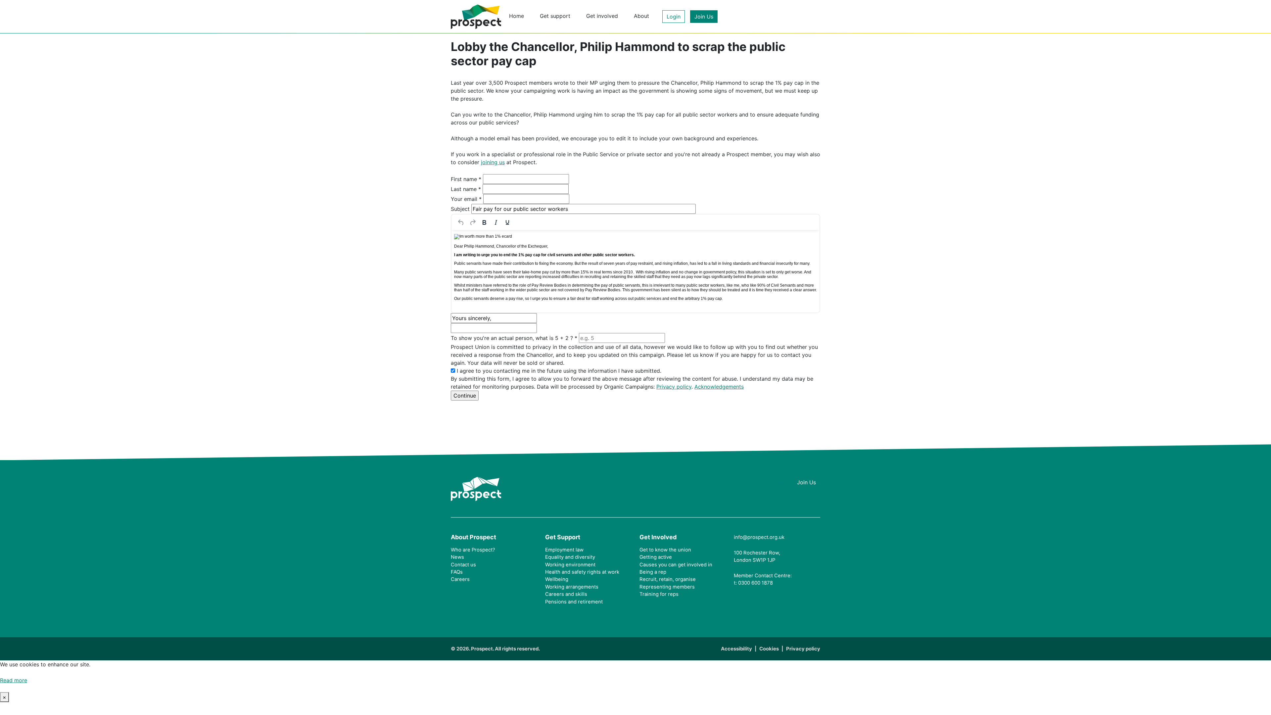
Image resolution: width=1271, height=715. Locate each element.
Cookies (769, 649)
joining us (493, 162)
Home (516, 16)
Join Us (703, 16)
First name (466, 179)
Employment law (564, 550)
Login (674, 16)
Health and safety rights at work (582, 572)
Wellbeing (556, 579)
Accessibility (736, 649)
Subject (460, 209)
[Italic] (495, 222)
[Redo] (472, 222)
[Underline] (507, 222)
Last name (466, 189)
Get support (555, 16)
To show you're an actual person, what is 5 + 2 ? (514, 338)
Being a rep (652, 572)
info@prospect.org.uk (759, 537)
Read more (13, 680)
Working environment (570, 565)
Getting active (655, 557)
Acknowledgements (719, 386)
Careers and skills (566, 594)
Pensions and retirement (574, 602)
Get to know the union (665, 550)
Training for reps (659, 594)
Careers (460, 579)
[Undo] (461, 222)
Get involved (602, 16)
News (457, 557)
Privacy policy (673, 386)
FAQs (457, 572)
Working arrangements (571, 587)
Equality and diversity (570, 557)
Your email (466, 199)
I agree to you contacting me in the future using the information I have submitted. (559, 370)
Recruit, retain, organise (667, 579)
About (641, 16)
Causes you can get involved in (675, 565)
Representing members (667, 587)
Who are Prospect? (473, 550)
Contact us (463, 565)
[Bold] (484, 222)
